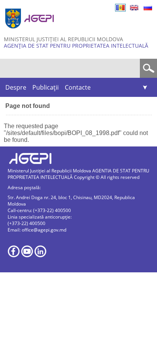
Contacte (78, 87)
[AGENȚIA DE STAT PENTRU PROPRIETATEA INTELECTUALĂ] (30, 31)
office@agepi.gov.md (44, 230)
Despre (15, 87)
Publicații (45, 87)
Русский (148, 7)
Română (120, 7)
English (134, 7)
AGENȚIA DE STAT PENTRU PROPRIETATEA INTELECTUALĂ (76, 45)
